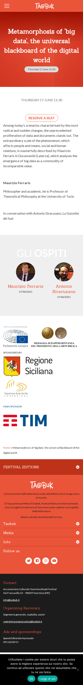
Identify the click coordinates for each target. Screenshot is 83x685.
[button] (78, 469)
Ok (31, 678)
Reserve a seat (42, 118)
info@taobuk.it (11, 599)
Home (6, 447)
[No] (78, 669)
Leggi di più (48, 678)
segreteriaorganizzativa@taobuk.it (22, 621)
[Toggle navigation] (8, 6)
